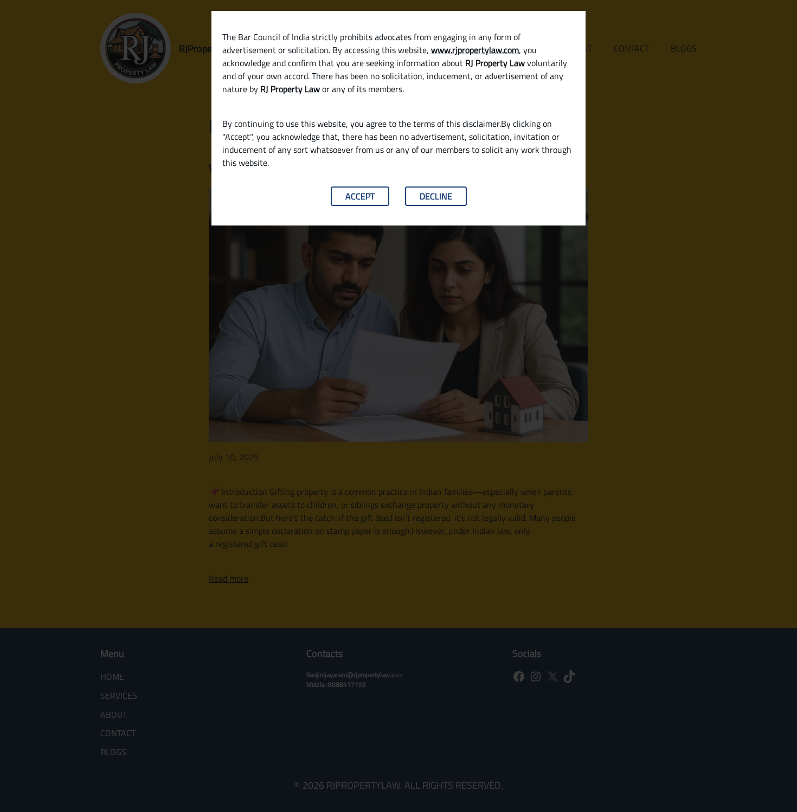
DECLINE (436, 196)
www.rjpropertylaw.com (475, 49)
